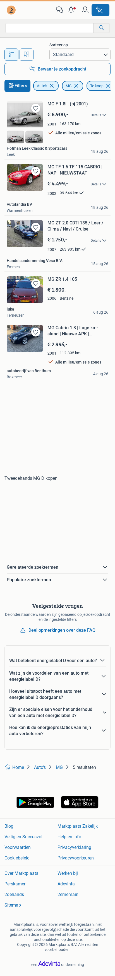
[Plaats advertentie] (100, 10)
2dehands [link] (14, 894)
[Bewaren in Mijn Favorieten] (35, 108)
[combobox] (50, 28)
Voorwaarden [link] (17, 847)
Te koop (97, 86)
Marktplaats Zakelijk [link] (78, 826)
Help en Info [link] (69, 836)
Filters (21, 85)
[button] (72, 10)
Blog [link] (8, 826)
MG (69, 86)
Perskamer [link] (14, 884)
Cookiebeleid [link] (17, 858)
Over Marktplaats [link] (21, 873)
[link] (12, 10)
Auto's (42, 86)
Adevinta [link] (66, 884)
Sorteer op (58, 45)
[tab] (11, 55)
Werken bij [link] (68, 873)
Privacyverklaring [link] (74, 847)
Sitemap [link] (12, 905)
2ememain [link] (68, 894)
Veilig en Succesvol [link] (23, 836)
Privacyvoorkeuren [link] (76, 858)
